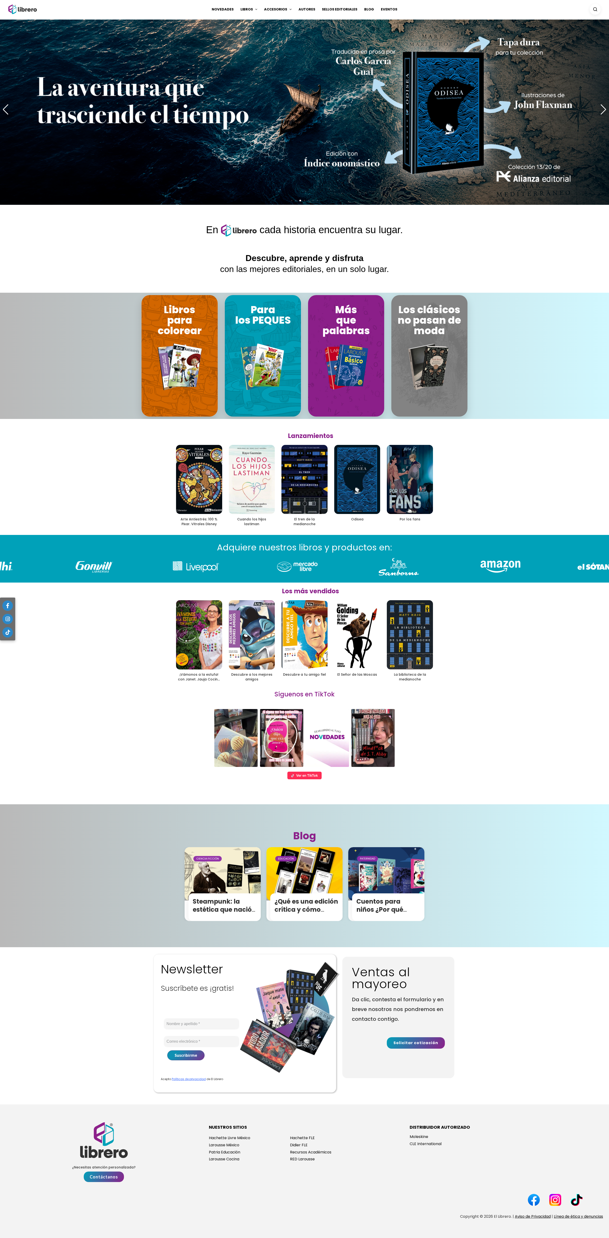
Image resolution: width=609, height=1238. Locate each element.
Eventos (389, 9)
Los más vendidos (310, 591)
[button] (255, 9)
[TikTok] (7, 632)
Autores (307, 9)
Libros (247, 9)
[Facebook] (7, 605)
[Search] (595, 9)
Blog (369, 9)
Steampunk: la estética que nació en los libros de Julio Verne (225, 913)
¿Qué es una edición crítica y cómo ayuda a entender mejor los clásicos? (306, 913)
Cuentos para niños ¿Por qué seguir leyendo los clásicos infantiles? (387, 913)
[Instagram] (7, 619)
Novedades (223, 9)
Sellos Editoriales (339, 9)
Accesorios (275, 9)
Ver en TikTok (307, 775)
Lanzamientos (310, 436)
